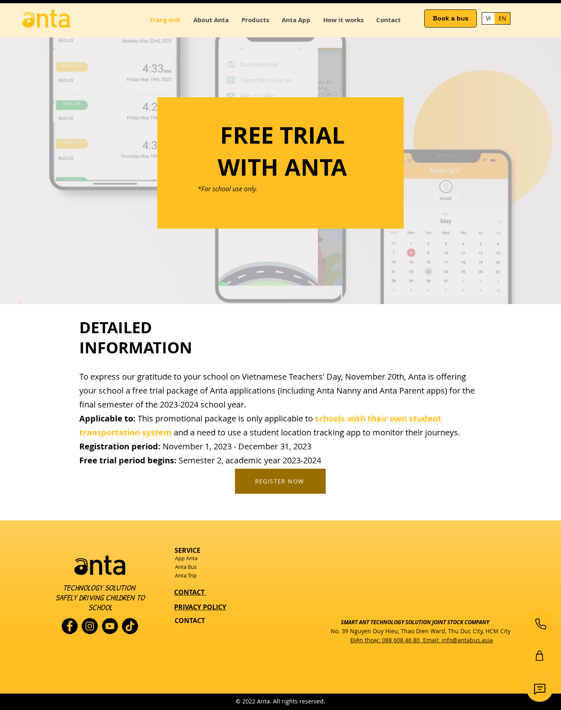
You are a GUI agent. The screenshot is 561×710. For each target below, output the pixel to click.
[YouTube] (110, 626)
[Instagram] (90, 626)
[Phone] (540, 624)
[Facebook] (70, 626)
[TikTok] (130, 626)
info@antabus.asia (467, 640)
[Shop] (539, 655)
